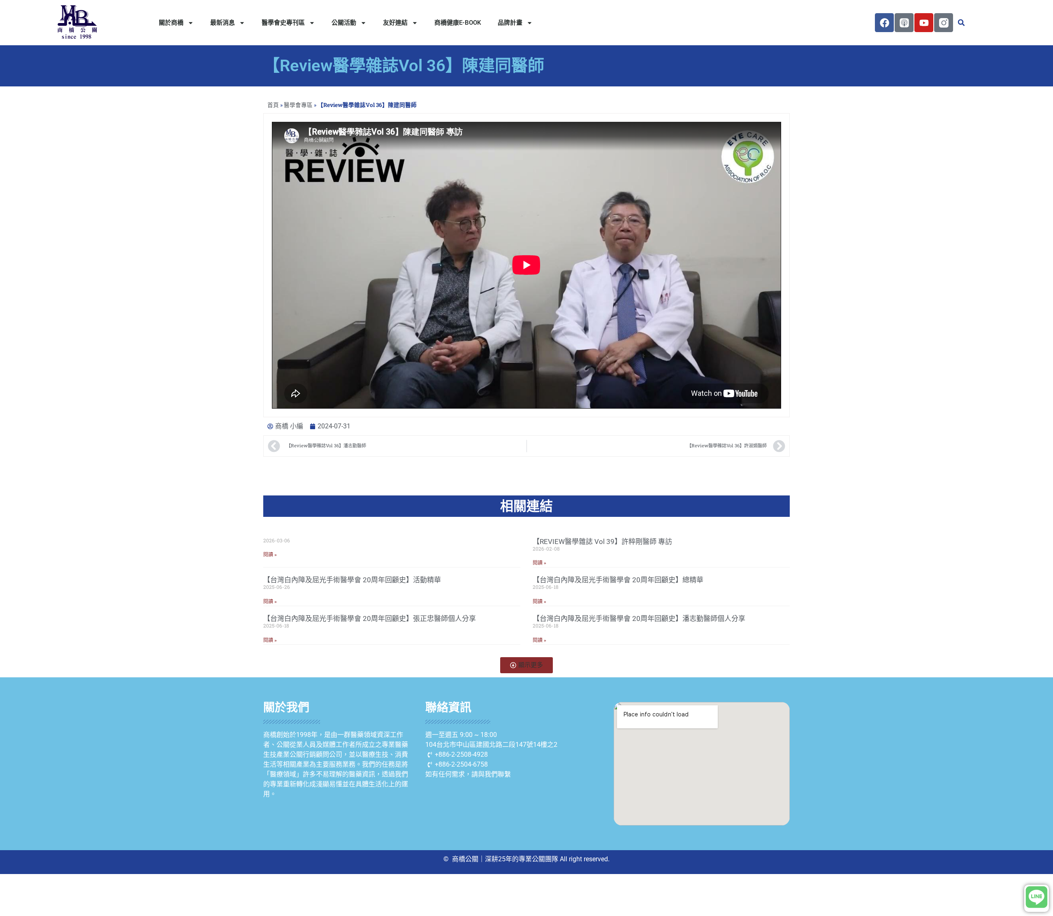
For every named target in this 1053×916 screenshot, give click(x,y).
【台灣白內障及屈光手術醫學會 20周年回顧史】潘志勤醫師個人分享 (639, 618)
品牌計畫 (510, 22)
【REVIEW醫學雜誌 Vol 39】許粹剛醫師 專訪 (602, 541)
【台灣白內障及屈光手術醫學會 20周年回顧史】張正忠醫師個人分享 (369, 618)
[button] (961, 22)
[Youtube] (923, 22)
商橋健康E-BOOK (457, 22)
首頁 (273, 105)
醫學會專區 (298, 105)
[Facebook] (884, 22)
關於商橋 (171, 22)
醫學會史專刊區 (283, 22)
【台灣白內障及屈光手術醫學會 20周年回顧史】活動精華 (352, 580)
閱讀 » (270, 555)
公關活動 (344, 22)
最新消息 (222, 22)
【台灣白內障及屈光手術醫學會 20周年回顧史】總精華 (618, 580)
